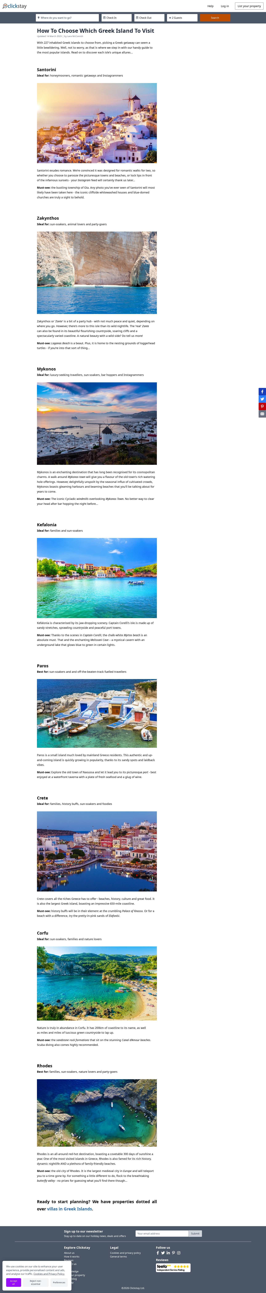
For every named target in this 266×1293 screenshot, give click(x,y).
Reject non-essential (36, 1282)
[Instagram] (179, 1253)
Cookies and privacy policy (125, 1253)
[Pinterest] (173, 1253)
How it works (71, 1256)
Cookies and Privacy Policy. (49, 1274)
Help (211, 6)
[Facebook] (158, 1253)
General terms (118, 1256)
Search (215, 17)
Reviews (68, 1260)
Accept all (13, 1282)
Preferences (59, 1282)
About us (69, 1253)
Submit (195, 1233)
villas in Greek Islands (69, 1209)
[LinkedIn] (168, 1253)
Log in (225, 6)
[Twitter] (163, 1253)
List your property (249, 6)
